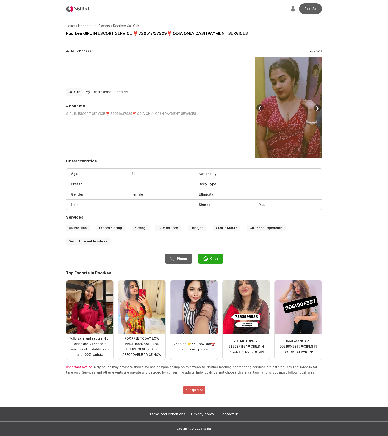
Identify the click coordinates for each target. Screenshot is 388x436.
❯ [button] (317, 107)
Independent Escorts (94, 26)
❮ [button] (260, 107)
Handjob (197, 228)
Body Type (207, 184)
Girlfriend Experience (266, 228)
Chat (214, 258)
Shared (205, 205)
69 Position (78, 228)
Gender (77, 194)
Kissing (140, 228)
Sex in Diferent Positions (88, 241)
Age (74, 174)
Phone (182, 258)
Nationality (208, 174)
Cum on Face (168, 228)
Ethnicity (206, 194)
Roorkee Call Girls (126, 26)
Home (70, 26)
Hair (74, 205)
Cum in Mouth (226, 228)
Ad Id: (80, 51)
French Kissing (110, 228)
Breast (76, 184)
